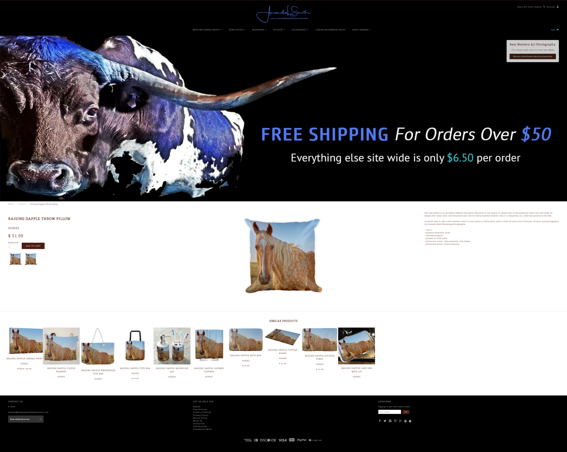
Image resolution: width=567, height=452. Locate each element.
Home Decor (236, 29)
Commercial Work (202, 429)
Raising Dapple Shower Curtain (209, 369)
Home (11, 204)
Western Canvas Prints (206, 29)
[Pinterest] (395, 420)
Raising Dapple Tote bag (135, 368)
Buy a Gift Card (525, 6)
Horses (13, 228)
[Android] (405, 421)
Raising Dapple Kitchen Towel (320, 357)
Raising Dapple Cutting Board (283, 351)
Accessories (299, 29)
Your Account (200, 409)
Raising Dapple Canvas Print (24, 358)
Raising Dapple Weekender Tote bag (98, 371)
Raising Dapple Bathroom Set (172, 369)
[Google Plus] (400, 420)
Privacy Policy (200, 415)
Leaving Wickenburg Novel (330, 29)
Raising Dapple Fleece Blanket (61, 369)
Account (551, 6)
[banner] (283, 14)
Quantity (13, 242)
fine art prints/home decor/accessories (532, 56)
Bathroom (258, 29)
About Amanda (360, 29)
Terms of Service (202, 412)
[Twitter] (385, 420)
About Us (197, 420)
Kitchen (278, 29)
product (22, 204)
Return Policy (200, 418)
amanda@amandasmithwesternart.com (28, 412)
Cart (553, 29)
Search (538, 6)
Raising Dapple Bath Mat (245, 355)
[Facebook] (379, 420)
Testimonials (200, 426)
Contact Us (198, 423)
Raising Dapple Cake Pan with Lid (356, 369)
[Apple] (410, 421)
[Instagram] (390, 420)
